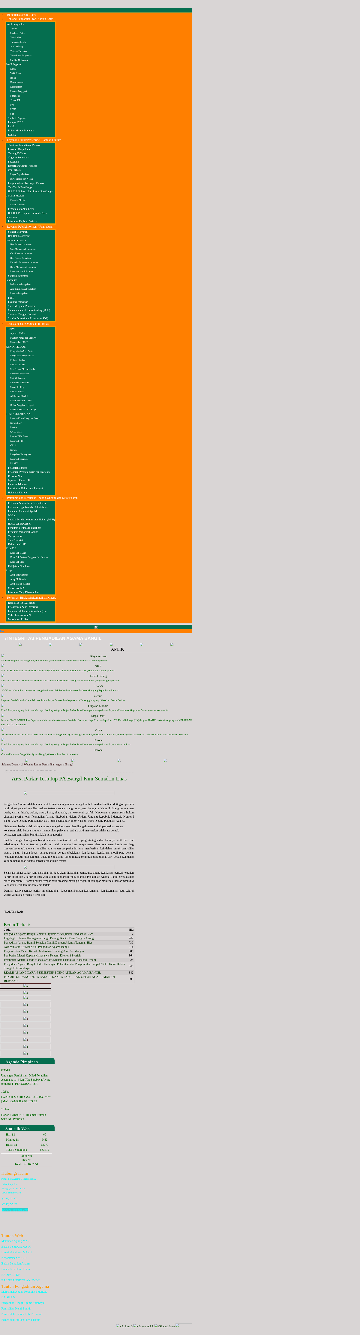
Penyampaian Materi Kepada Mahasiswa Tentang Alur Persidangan (44, 951)
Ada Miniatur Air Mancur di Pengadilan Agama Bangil (36, 946)
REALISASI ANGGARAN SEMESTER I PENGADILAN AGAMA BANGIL (52, 972)
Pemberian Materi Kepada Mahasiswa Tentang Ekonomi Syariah (42, 955)
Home (3, 631)
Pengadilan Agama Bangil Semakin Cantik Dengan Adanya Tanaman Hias (48, 942)
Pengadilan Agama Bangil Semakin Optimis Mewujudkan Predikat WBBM (48, 933)
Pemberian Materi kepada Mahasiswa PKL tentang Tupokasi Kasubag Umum (50, 959)
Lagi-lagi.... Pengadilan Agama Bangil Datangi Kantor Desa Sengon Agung (49, 938)
